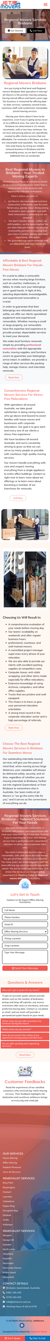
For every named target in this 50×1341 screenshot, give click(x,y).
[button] (45, 4)
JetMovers (38, 1320)
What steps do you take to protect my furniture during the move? (21, 1022)
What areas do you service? (16, 1029)
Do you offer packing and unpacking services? (20, 1044)
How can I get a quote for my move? (20, 990)
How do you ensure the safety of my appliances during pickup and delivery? (22, 1036)
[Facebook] (21, 1325)
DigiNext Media (39, 1331)
